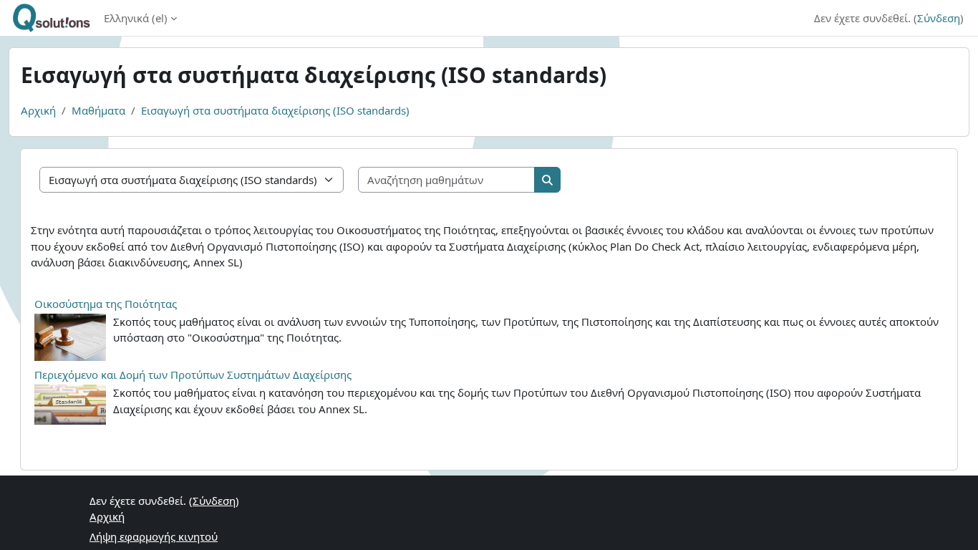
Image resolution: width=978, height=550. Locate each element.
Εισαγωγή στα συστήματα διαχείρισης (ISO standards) (275, 110)
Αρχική (38, 110)
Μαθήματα (98, 110)
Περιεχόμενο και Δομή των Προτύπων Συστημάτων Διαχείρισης (193, 374)
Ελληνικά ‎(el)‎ (136, 18)
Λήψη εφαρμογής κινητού (153, 536)
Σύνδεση (938, 18)
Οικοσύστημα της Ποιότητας (105, 303)
